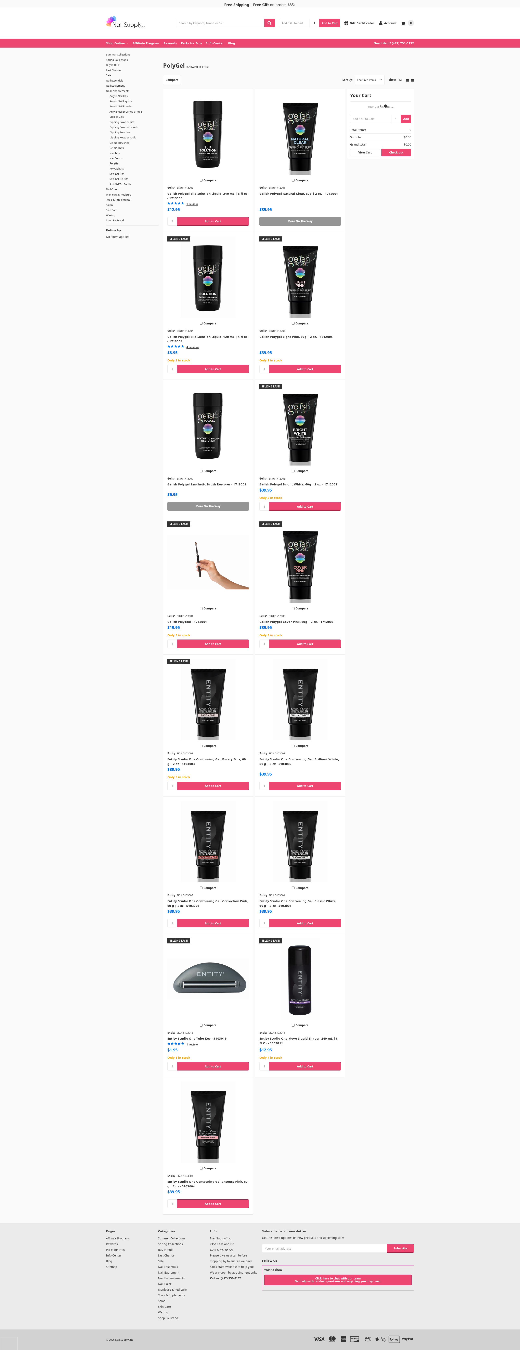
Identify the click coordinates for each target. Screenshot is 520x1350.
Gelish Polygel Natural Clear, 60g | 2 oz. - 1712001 (298, 193)
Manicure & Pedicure (118, 194)
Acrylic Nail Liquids (120, 101)
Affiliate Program (146, 43)
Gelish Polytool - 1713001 (187, 622)
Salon (109, 205)
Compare (172, 80)
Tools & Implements (118, 199)
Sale (108, 75)
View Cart (365, 152)
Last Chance (113, 70)
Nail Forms (115, 158)
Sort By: (347, 80)
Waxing (110, 215)
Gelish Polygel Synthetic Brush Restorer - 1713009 (206, 484)
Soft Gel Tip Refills (120, 184)
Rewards (170, 43)
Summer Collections (118, 54)
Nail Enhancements (117, 91)
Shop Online (115, 43)
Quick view (208, 134)
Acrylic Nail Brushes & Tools (125, 111)
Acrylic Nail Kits (118, 96)
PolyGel (114, 163)
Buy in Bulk (112, 65)
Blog (231, 43)
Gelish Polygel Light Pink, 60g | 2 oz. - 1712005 (296, 337)
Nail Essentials (114, 80)
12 (400, 80)
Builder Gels (116, 117)
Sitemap (111, 1267)
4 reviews (192, 347)
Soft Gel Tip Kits (118, 179)
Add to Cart (330, 23)
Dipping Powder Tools (122, 137)
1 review (192, 204)
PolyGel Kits (116, 168)
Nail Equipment (115, 85)
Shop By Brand (115, 220)
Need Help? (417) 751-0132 (394, 43)
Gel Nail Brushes (119, 143)
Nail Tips (114, 153)
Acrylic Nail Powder (120, 106)
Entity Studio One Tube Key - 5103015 (197, 1038)
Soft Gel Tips (116, 174)
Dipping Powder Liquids (123, 127)
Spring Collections (117, 60)
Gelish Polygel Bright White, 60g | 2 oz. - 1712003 (298, 484)
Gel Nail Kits (116, 148)
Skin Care (111, 210)
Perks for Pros (191, 43)
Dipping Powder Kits (121, 122)
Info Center (215, 43)
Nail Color (112, 189)
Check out (396, 152)
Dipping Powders (119, 132)
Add (406, 119)
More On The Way (300, 221)
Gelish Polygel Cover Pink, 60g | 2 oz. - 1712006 (296, 622)
